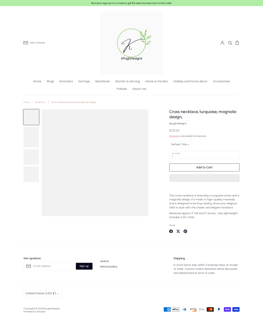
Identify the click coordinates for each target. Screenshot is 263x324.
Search (104, 261)
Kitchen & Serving (127, 81)
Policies (122, 89)
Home (37, 81)
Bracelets (66, 81)
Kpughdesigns (52, 308)
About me (139, 89)
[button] (204, 178)
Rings (50, 81)
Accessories (221, 81)
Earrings (84, 81)
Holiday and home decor (190, 81)
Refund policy (108, 266)
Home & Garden (156, 81)
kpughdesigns (177, 123)
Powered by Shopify (34, 311)
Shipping (174, 136)
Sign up (84, 266)
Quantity (176, 153)
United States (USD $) (40, 293)
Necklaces (102, 81)
